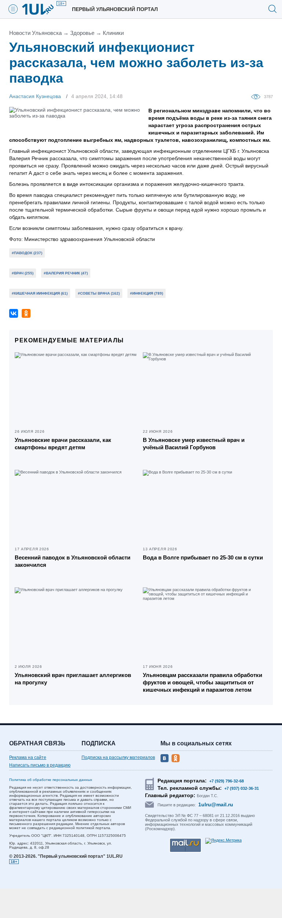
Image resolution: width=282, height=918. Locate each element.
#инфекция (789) (146, 293)
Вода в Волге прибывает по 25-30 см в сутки (203, 557)
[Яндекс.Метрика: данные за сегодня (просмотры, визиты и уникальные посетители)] (223, 841)
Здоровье (82, 33)
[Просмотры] (257, 96)
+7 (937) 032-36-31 (241, 788)
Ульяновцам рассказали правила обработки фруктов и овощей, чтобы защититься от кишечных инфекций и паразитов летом (202, 682)
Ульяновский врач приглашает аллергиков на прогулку (73, 678)
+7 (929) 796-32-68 (226, 781)
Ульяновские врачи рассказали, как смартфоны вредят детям (63, 443)
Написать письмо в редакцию (39, 765)
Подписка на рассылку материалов (118, 757)
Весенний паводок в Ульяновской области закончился (72, 561)
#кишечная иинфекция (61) (40, 293)
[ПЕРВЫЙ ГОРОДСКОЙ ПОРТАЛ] (42, 9)
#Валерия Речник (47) (66, 273)
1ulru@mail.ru (215, 804)
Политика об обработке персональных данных (50, 780)
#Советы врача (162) (99, 293)
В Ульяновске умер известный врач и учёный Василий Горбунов (194, 443)
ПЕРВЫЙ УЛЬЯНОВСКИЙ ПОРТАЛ (115, 9)
